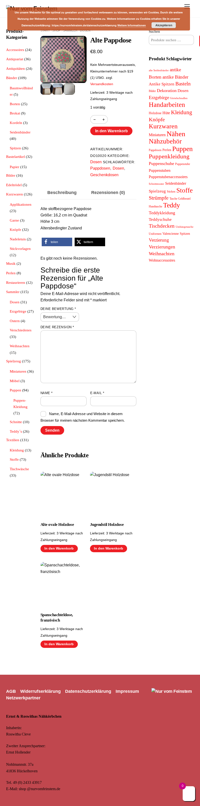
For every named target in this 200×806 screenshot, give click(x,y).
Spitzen (15, 148)
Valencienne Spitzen (176, 233)
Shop (56, 30)
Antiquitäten (15, 68)
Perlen (11, 273)
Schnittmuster (156, 184)
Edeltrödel (14, 185)
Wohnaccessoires (162, 260)
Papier (14, 167)
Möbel (15, 381)
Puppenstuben (159, 170)
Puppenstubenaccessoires (168, 177)
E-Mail (97, 393)
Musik (11, 263)
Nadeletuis (18, 239)
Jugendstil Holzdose (107, 524)
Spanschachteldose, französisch (56, 617)
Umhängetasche (184, 226)
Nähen (176, 134)
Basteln (183, 84)
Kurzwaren (14, 194)
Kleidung (17, 450)
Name (46, 393)
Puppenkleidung (169, 156)
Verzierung (159, 240)
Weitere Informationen (131, 25)
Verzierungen (162, 246)
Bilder (10, 175)
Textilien (12, 440)
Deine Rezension (57, 327)
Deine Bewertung (58, 309)
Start (45, 30)
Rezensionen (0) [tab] (108, 192)
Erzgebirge (18, 311)
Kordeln (16, 123)
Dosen (85, 30)
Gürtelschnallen (179, 98)
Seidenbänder (20, 132)
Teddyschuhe (160, 219)
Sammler (70, 30)
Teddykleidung (162, 212)
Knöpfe (15, 229)
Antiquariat (14, 59)
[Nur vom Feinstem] (171, 691)
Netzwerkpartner (23, 697)
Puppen (15, 390)
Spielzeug (13, 361)
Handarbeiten (167, 104)
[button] (57, 242)
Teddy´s (16, 431)
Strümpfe (159, 198)
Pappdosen (100, 168)
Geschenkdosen (104, 175)
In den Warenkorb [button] (59, 548)
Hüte (166, 113)
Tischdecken (162, 226)
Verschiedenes (20, 330)
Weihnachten (20, 346)
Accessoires (15, 50)
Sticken (171, 191)
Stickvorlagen (20, 248)
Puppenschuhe (161, 163)
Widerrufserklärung (40, 691)
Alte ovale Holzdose (57, 524)
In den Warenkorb (111, 131)
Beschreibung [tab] (62, 192)
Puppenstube (182, 164)
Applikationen (20, 204)
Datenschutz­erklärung (88, 691)
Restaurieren (15, 282)
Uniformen (155, 233)
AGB (11, 691)
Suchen (154, 31)
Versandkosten (101, 84)
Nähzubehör (165, 141)
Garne (14, 220)
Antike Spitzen (161, 84)
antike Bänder (175, 77)
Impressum (127, 691)
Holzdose (155, 113)
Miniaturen (18, 371)
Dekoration (167, 90)
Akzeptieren (163, 25)
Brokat (15, 113)
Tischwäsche (19, 469)
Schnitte (16, 422)
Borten (15, 104)
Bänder (11, 78)
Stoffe (14, 459)
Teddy (171, 205)
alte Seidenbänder (159, 70)
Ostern (15, 321)
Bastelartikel (15, 156)
